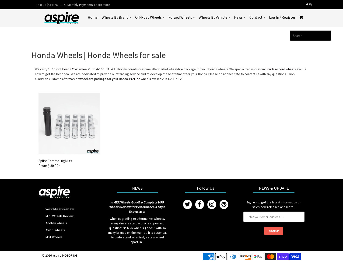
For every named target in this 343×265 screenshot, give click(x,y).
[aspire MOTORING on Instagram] (310, 4)
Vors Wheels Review (60, 209)
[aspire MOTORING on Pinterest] (224, 204)
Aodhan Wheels (56, 223)
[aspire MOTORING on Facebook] (307, 4)
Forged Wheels (181, 17)
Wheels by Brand (116, 17)
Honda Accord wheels (281, 69)
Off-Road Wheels (149, 17)
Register (288, 17)
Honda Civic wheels (75, 69)
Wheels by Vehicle (214, 17)
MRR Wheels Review (60, 216)
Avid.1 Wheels (55, 230)
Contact (257, 17)
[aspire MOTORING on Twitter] (187, 204)
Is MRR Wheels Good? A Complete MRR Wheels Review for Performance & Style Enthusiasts (137, 207)
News (239, 17)
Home (93, 17)
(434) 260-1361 (57, 5)
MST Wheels (54, 237)
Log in (274, 17)
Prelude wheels (140, 79)
